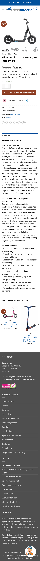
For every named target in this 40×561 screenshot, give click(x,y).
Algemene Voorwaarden (12, 435)
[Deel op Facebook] (8, 122)
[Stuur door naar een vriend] (16, 122)
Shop (24, 552)
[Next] (35, 31)
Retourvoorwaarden (10, 418)
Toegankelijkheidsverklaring (13, 452)
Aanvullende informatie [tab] (12, 140)
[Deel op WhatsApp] (4, 122)
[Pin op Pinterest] (20, 122)
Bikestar (8, 117)
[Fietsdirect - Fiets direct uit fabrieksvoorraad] (20, 9)
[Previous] (5, 31)
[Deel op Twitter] (12, 122)
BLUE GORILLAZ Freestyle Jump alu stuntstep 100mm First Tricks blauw (30, 338)
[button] (3, 9)
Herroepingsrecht (9, 423)
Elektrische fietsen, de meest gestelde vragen (17, 471)
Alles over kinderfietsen (11, 502)
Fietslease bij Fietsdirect (12, 465)
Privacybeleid (7, 439)
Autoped (17, 54)
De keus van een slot (10, 481)
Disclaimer (6, 444)
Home (4, 54)
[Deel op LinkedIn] (24, 122)
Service (5, 405)
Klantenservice (8, 401)
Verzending (6, 414)
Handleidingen (8, 431)
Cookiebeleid (7, 448)
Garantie (5, 410)
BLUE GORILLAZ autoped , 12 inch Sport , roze (10, 324)
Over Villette (7, 489)
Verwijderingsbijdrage (11, 506)
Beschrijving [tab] (7, 136)
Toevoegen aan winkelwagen (19, 92)
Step (10, 54)
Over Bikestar (7, 493)
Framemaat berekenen (11, 485)
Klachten (5, 427)
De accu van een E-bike (11, 476)
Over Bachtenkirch (9, 498)
